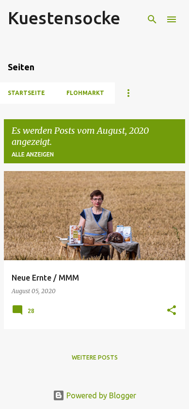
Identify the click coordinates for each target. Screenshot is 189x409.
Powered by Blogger (100, 395)
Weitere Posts (95, 357)
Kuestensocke (64, 18)
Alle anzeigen (33, 154)
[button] (171, 310)
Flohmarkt (85, 93)
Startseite (26, 93)
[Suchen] (152, 19)
